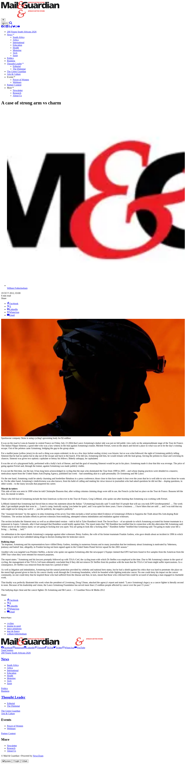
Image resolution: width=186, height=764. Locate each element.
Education (11, 673)
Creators (9, 650)
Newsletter (12, 745)
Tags (3, 650)
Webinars (11, 728)
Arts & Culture (8, 713)
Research (11, 748)
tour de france (13, 631)
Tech (9, 681)
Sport (9, 683)
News (5, 659)
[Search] (10, 23)
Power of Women (15, 726)
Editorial (11, 703)
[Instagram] (4, 27)
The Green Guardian (10, 711)
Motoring (11, 678)
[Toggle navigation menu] (3, 19)
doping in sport (14, 626)
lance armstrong (14, 628)
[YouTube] (18, 27)
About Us (11, 751)
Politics (4, 688)
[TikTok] (11, 27)
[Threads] (9, 27)
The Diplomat (13, 706)
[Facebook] (2, 27)
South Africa (13, 665)
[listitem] (6, 647)
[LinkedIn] (7, 27)
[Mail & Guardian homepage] (93, 9)
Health (10, 675)
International (12, 670)
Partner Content (8, 733)
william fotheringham (17, 634)
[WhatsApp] (16, 27)
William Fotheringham (17, 288)
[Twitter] (14, 27)
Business (5, 691)
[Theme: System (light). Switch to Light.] (5, 23)
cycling (10, 623)
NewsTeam (38, 756)
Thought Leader (13, 697)
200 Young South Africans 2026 (16, 653)
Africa (10, 668)
